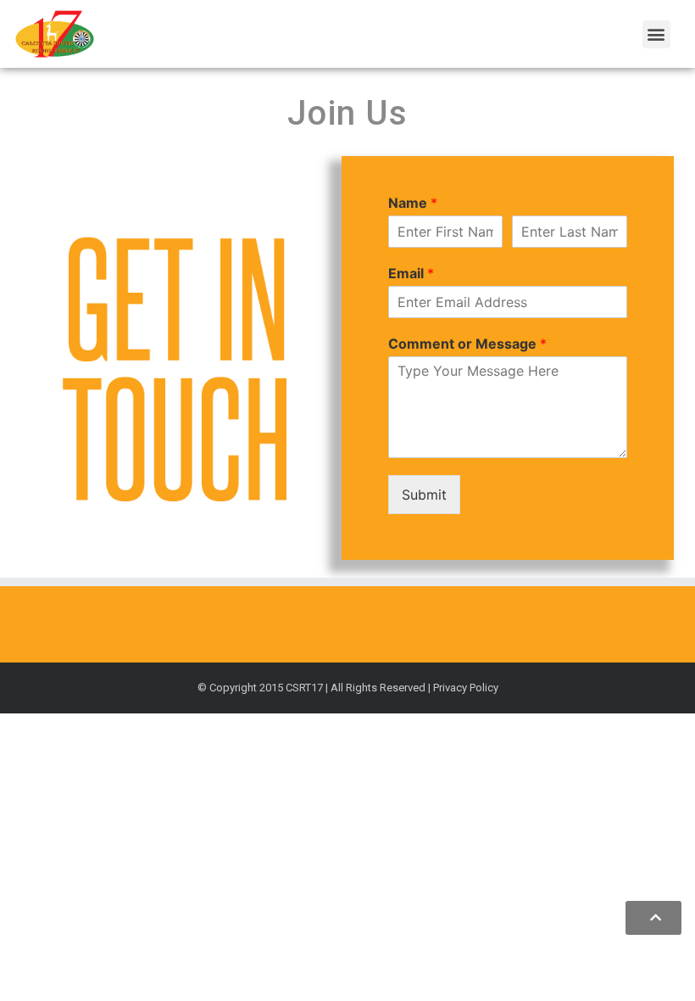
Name (412, 202)
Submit (424, 494)
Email (411, 273)
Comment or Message (467, 343)
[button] (656, 34)
